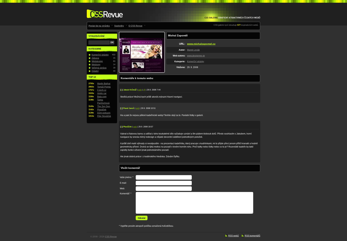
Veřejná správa (99, 68)
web (140, 90)
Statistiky (119, 26)
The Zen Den (103, 106)
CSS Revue (104, 11)
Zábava (95, 58)
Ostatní (95, 71)
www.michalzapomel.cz (201, 43)
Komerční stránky (195, 61)
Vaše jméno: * (126, 177)
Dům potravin (103, 113)
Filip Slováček (104, 116)
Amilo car (101, 93)
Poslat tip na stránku (99, 26)
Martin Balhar (103, 83)
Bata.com (101, 96)
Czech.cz (101, 90)
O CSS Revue (135, 26)
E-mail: (123, 183)
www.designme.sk (196, 55)
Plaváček (101, 109)
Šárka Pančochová (103, 101)
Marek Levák (193, 50)
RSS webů (233, 235)
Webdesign (97, 61)
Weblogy (96, 64)
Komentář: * (125, 193)
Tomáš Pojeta (104, 87)
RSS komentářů (252, 235)
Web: (122, 188)
